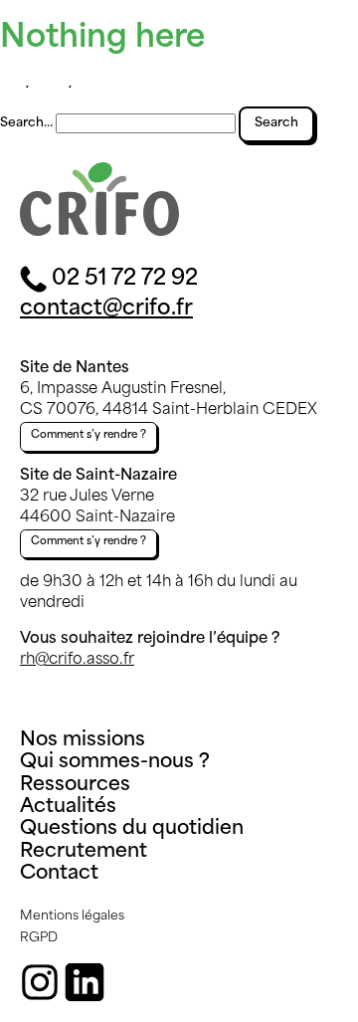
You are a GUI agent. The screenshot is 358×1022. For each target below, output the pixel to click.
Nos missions (82, 740)
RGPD (39, 938)
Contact (59, 874)
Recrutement (83, 852)
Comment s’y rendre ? (88, 435)
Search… (26, 123)
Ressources (75, 785)
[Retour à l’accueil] (99, 233)
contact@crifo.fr (106, 309)
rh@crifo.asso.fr (77, 660)
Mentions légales (72, 916)
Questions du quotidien (132, 829)
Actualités (68, 807)
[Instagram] (40, 982)
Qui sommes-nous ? (115, 762)
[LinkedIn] (84, 982)
